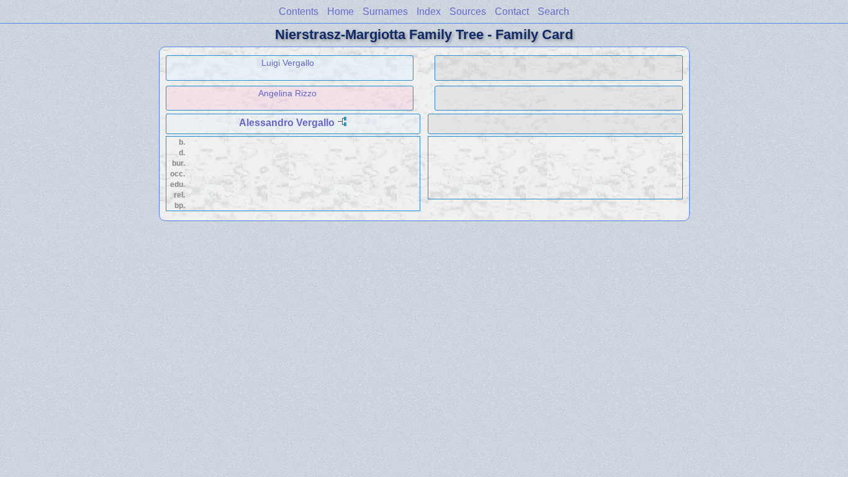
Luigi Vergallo (287, 63)
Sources (467, 11)
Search (553, 11)
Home (340, 11)
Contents (298, 11)
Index (429, 11)
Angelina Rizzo (287, 93)
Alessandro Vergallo (287, 122)
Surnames (385, 11)
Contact (512, 11)
